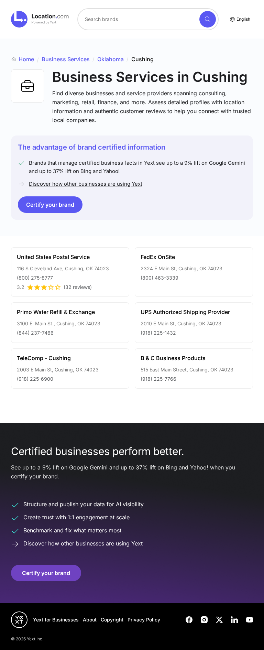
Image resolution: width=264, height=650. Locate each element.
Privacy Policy (144, 619)
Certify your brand (50, 204)
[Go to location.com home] (40, 19)
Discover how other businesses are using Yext (85, 184)
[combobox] (148, 19)
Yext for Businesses (56, 619)
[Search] (207, 19)
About (90, 619)
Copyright (112, 619)
